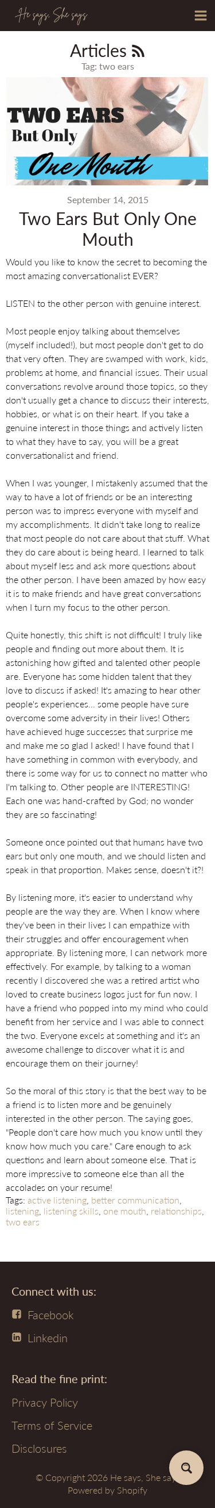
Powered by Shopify (107, 1489)
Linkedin (48, 1338)
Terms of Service (51, 1425)
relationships (176, 1210)
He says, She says (145, 1477)
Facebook (51, 1315)
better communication (135, 1199)
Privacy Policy (44, 1402)
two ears (23, 1221)
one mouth (124, 1210)
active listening (57, 1199)
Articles (100, 50)
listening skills (71, 1210)
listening (22, 1210)
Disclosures (39, 1448)
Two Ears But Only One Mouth (108, 228)
